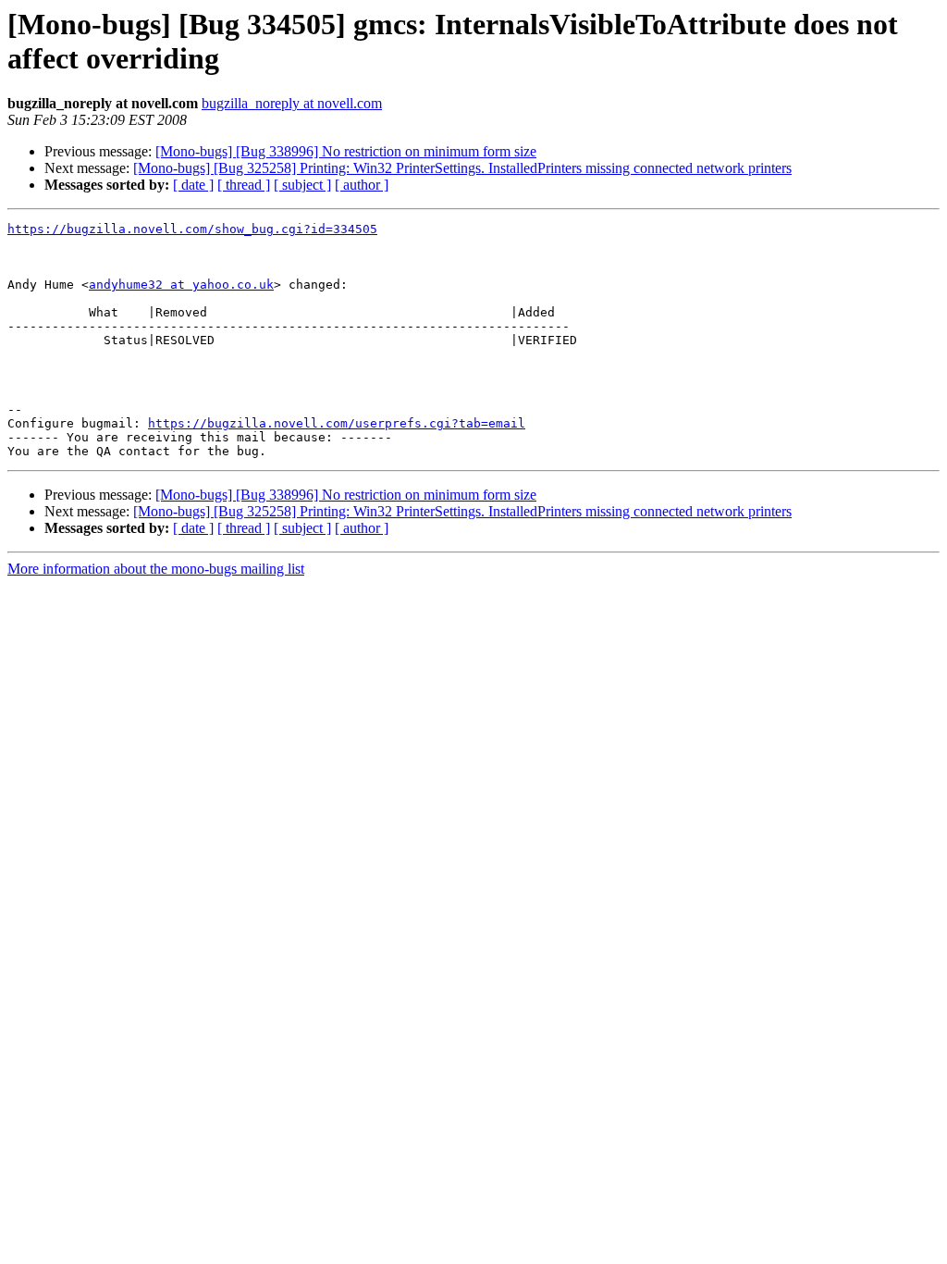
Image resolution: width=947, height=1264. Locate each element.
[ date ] (193, 184)
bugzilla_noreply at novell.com (292, 103)
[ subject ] (302, 184)
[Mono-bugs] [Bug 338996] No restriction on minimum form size (345, 151)
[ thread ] (243, 184)
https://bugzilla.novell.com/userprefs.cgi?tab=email (336, 423)
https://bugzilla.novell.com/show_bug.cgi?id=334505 (192, 229)
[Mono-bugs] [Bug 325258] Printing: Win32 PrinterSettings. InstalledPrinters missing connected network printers (462, 168)
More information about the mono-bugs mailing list (155, 568)
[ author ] (361, 184)
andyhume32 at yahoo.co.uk (181, 284)
